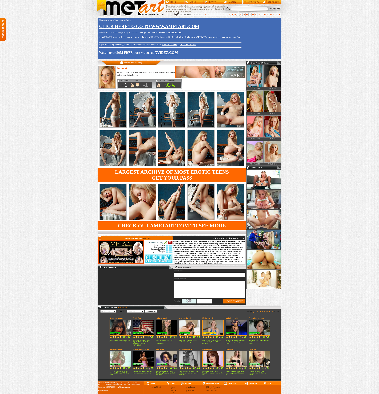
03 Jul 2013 (272, 164)
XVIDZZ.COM (166, 52)
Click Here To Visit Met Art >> (228, 238)
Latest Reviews (190, 389)
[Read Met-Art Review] (158, 263)
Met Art (147, 238)
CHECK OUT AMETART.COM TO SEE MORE (172, 226)
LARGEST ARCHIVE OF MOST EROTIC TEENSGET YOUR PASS (172, 175)
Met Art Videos (173, 391)
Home (174, 2)
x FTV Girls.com (169, 45)
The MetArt (130, 8)
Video (173, 383)
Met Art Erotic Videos (194, 2)
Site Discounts (103, 390)
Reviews (188, 383)
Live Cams (232, 383)
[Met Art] (121, 252)
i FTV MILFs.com (188, 45)
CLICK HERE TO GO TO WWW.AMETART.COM (149, 26)
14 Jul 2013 (255, 114)
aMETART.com (175, 32)
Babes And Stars (212, 383)
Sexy (269, 383)
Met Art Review (213, 2)
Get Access (271, 2)
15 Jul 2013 (255, 89)
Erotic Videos (173, 388)
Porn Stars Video (211, 390)
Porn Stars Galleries (212, 389)
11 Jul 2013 (272, 114)
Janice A (122, 68)
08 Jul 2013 (255, 164)
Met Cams (252, 2)
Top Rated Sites (190, 390)
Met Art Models (232, 2)
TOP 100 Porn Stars (213, 387)
